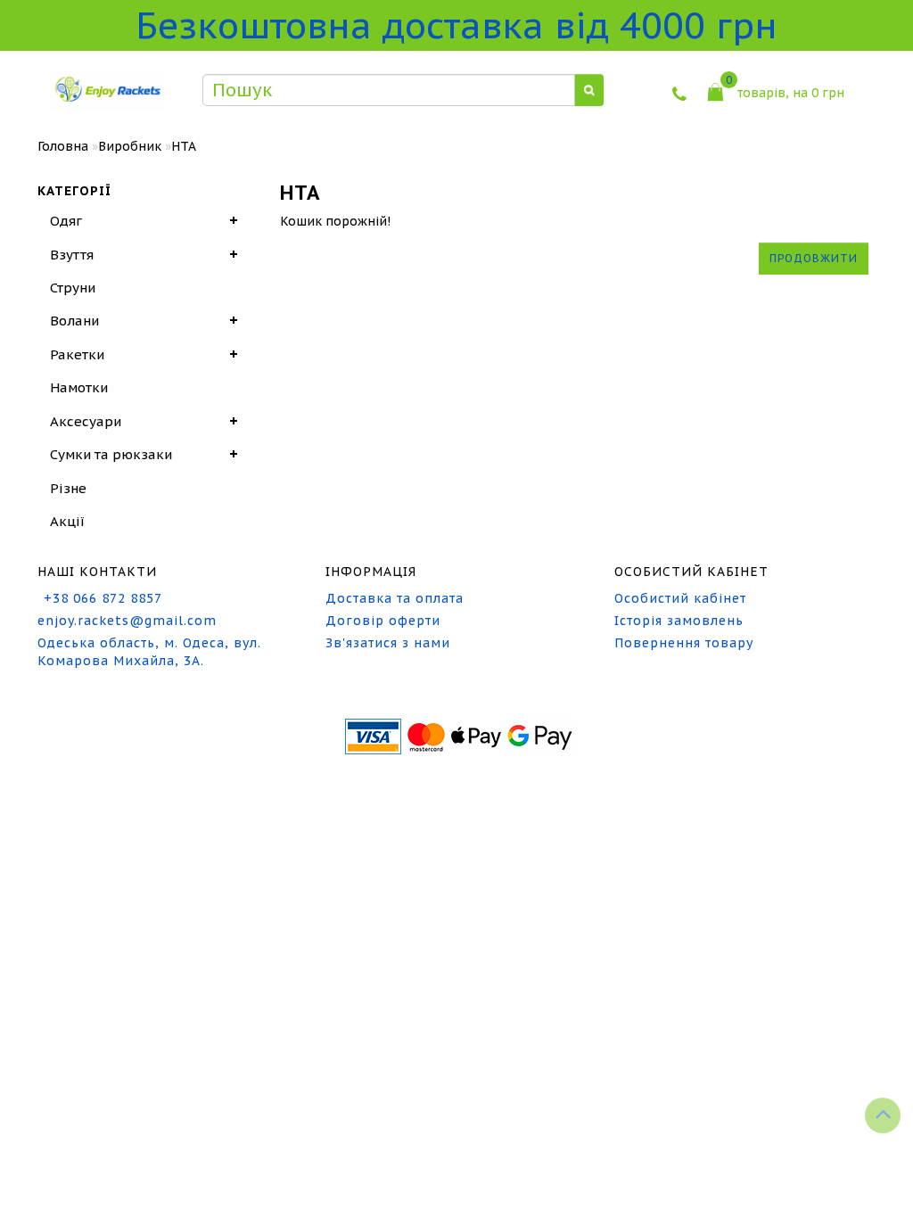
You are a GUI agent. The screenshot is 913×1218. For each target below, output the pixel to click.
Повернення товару (683, 643)
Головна (62, 146)
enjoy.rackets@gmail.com (127, 621)
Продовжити (813, 258)
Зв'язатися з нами (387, 643)
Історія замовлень (679, 621)
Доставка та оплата (394, 598)
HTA (183, 146)
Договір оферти (382, 621)
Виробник (129, 146)
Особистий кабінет (680, 598)
